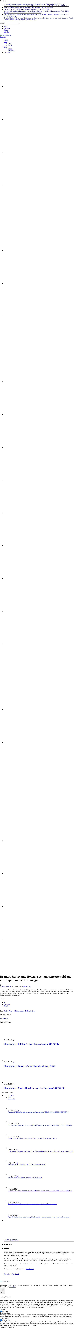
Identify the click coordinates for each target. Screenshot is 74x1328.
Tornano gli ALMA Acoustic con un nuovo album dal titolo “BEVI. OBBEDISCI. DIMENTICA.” (34, 4)
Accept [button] (2, 1287)
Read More (12, 1287)
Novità (10, 43)
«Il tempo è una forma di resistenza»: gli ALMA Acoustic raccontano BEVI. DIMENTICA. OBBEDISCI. (36, 6)
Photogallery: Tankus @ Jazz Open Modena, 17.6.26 (30, 1066)
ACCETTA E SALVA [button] (7, 1327)
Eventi (10, 45)
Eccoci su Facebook (11, 1274)
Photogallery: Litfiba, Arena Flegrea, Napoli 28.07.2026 (31, 1044)
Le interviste (11, 1099)
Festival (10, 49)
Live (5, 47)
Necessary (5, 1311)
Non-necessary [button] (4, 1318)
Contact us (7, 52)
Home (6, 40)
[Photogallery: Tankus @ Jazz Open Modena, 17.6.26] (14, 1060)
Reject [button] (7, 1287)
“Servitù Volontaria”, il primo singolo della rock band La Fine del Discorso (26, 9)
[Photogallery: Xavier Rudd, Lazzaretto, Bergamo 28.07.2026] (14, 1082)
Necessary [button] (3, 1309)
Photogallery (11, 50)
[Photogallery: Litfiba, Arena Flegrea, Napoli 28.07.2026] (14, 1038)
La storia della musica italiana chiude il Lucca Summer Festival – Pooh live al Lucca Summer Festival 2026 (36, 11)
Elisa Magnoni (6, 986)
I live (9, 1097)
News (5, 42)
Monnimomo (30, 1269)
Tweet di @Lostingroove (11, 1240)
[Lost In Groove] (5, 35)
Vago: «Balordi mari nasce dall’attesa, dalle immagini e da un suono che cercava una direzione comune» (39, 1217)
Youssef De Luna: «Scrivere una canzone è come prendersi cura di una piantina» (28, 7)
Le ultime (10, 1095)
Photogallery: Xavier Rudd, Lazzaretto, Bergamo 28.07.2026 (34, 1088)
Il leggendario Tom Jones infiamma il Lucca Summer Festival (22, 13)
